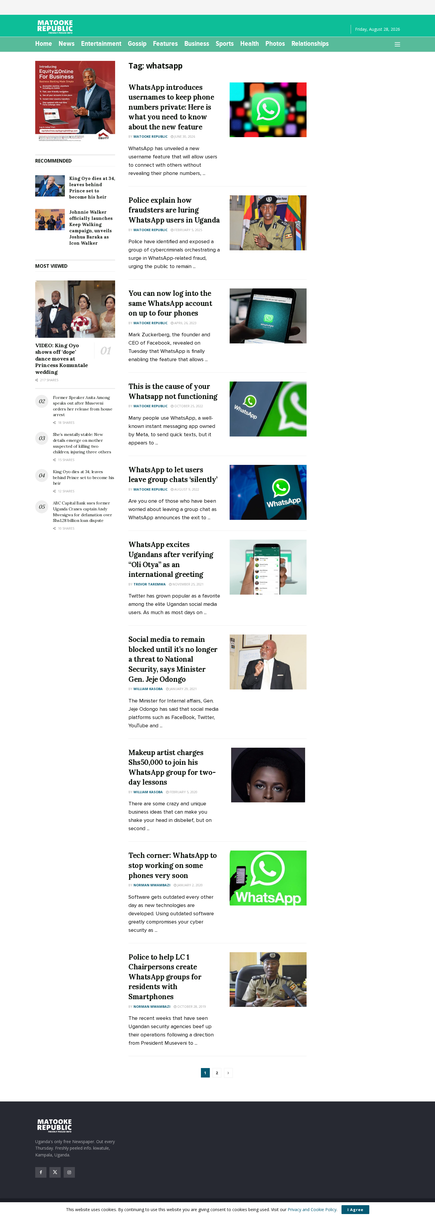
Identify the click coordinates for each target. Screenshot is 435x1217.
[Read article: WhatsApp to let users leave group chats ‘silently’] (268, 492)
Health (249, 43)
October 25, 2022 (188, 406)
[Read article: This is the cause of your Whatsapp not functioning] (268, 409)
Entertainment (101, 43)
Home (43, 43)
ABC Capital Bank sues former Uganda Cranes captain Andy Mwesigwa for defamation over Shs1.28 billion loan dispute (82, 511)
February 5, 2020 (183, 792)
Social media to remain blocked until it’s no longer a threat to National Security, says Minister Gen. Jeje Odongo (173, 659)
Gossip (137, 43)
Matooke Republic (150, 136)
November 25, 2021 (188, 584)
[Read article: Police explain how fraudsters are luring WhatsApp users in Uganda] (268, 222)
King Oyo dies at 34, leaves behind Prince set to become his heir (83, 477)
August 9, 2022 (186, 489)
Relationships (310, 43)
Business (196, 43)
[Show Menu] (397, 44)
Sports (225, 43)
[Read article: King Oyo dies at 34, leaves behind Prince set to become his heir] (50, 186)
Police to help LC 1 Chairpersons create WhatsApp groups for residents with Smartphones (164, 976)
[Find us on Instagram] (69, 1172)
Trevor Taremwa (149, 584)
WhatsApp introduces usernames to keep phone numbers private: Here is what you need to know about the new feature (171, 107)
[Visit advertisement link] (75, 101)
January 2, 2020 (189, 885)
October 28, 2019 (191, 1006)
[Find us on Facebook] (40, 1172)
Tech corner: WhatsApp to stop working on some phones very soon (172, 865)
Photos (275, 43)
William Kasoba (148, 689)
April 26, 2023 (184, 323)
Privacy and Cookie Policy (312, 1209)
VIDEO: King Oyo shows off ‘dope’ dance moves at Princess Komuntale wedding (61, 358)
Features (165, 43)
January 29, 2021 (183, 689)
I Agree (355, 1209)
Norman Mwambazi (151, 885)
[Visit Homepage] (56, 27)
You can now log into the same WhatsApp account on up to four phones (170, 303)
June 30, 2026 (184, 136)
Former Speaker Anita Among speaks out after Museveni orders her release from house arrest (82, 406)
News (67, 43)
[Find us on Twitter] (55, 1172)
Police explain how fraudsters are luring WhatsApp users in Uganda (174, 210)
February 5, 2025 (187, 230)
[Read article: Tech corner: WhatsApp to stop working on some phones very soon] (268, 878)
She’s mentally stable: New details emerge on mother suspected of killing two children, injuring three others (82, 443)
